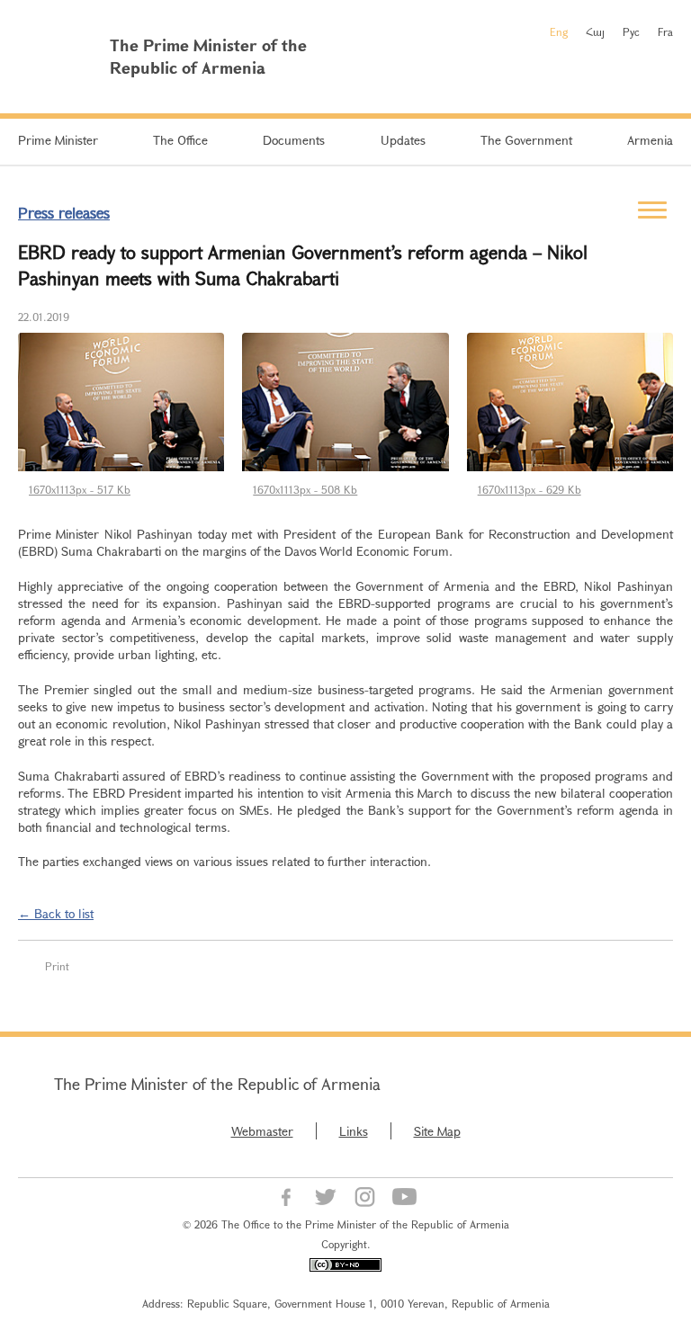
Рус (631, 31)
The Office (180, 139)
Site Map (437, 1130)
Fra (665, 31)
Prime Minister (58, 139)
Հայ (595, 31)
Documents (294, 139)
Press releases (64, 212)
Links (353, 1130)
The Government (526, 139)
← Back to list (56, 913)
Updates (403, 139)
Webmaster (262, 1130)
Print (57, 966)
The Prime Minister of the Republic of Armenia (217, 1083)
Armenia (650, 139)
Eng (559, 31)
